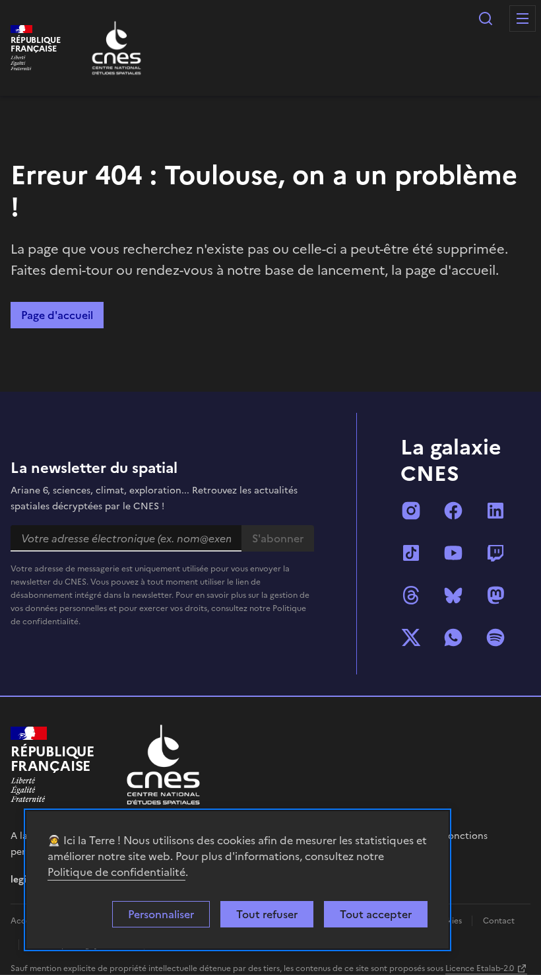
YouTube (453, 553)
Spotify (495, 637)
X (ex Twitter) (411, 637)
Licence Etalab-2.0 (479, 968)
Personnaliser (161, 914)
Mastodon (495, 595)
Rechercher (485, 18)
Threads (411, 595)
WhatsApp (453, 637)
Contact (499, 921)
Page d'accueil (57, 315)
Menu (522, 18)
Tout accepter (376, 914)
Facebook (453, 510)
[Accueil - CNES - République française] (163, 764)
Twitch (495, 553)
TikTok (411, 553)
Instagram (411, 510)
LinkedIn (495, 510)
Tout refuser (267, 914)
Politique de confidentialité (116, 872)
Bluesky (453, 595)
